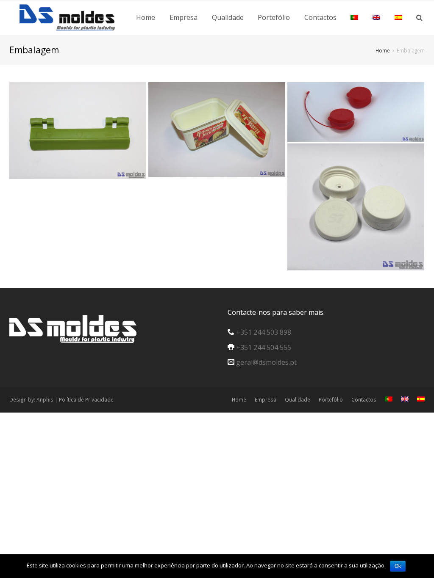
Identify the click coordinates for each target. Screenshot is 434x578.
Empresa (265, 399)
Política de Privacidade (86, 399)
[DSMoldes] (72, 16)
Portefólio (331, 399)
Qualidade (297, 399)
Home (239, 399)
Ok (398, 566)
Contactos (363, 399)
